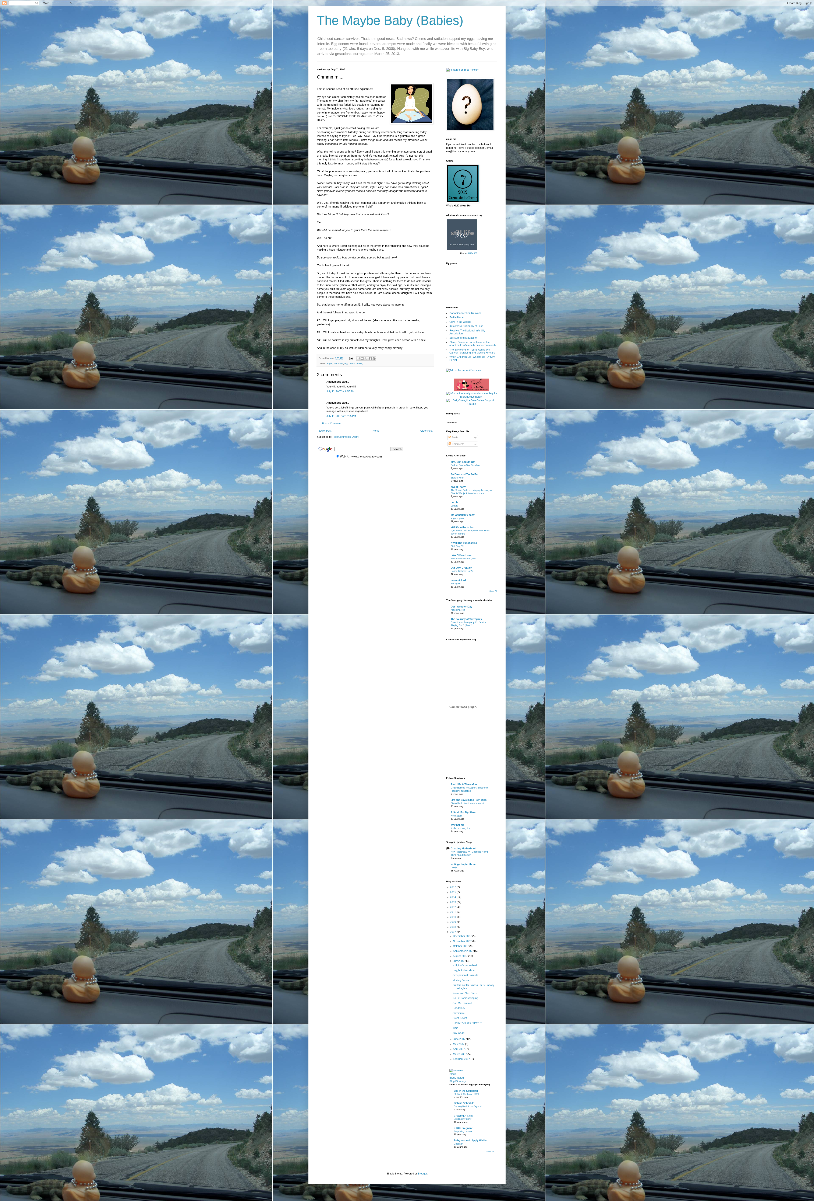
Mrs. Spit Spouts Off (463, 461)
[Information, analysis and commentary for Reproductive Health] (471, 396)
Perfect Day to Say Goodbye (465, 465)
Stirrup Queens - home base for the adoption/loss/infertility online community (472, 344)
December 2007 (462, 936)
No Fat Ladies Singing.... (467, 998)
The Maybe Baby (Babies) (390, 20)
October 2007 (461, 946)
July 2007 (459, 961)
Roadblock (459, 1008)
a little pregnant (463, 1128)
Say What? (459, 1032)
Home (375, 430)
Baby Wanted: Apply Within (470, 1140)
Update (454, 505)
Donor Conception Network (465, 313)
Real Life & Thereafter (464, 784)
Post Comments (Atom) (346, 436)
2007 (453, 931)
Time (455, 1028)
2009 (453, 921)
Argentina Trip (458, 610)
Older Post (426, 430)
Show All (493, 591)
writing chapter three (463, 864)
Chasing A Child (463, 1115)
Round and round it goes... (464, 558)
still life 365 (471, 253)
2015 (453, 892)
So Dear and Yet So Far (464, 474)
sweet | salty (458, 486)
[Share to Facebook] (370, 358)
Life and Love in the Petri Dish (468, 799)
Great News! (460, 1018)
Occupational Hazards (465, 975)
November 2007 (462, 941)
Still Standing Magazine (463, 337)
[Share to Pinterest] (374, 358)
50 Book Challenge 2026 (466, 1094)
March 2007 (460, 1054)
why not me (457, 825)
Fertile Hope (456, 317)
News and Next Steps (465, 993)
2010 (453, 917)
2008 (453, 927)
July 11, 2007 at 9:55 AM (340, 391)
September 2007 (463, 951)
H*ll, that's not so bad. (465, 965)
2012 (453, 907)
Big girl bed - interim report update (468, 803)
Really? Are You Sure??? (467, 1022)
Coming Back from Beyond (467, 1106)
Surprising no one (463, 1131)
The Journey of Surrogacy (466, 619)
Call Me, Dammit (462, 1003)
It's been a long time (461, 828)
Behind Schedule (464, 1103)
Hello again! (457, 815)
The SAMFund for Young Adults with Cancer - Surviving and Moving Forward (472, 351)
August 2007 (460, 956)
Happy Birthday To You (462, 571)
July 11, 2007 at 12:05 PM (341, 416)
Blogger (422, 1173)
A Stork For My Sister (464, 812)
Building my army (462, 1119)
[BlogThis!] (362, 358)
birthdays (338, 363)
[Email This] (358, 358)
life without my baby (463, 515)
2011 (453, 912)
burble (454, 502)
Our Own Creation (461, 567)
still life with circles (462, 527)
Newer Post (324, 430)
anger (329, 363)
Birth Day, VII (457, 546)
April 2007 (459, 1049)
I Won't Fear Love (461, 555)
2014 (453, 897)
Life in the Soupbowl (466, 1090)
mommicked (458, 580)
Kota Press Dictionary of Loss (466, 326)
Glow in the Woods (460, 321)
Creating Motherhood (463, 848)
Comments (457, 444)
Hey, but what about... (465, 970)
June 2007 (459, 1039)
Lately (454, 867)
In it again (455, 583)
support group (458, 518)
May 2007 (459, 1044)
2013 (453, 902)
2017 (453, 887)
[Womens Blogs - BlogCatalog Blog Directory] (458, 1081)
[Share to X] (366, 358)
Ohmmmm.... (460, 1013)
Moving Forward (462, 980)
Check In (458, 1143)
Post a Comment (331, 423)
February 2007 (462, 1059)
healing (359, 363)
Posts (454, 437)
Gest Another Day (461, 606)
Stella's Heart (457, 477)
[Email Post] (351, 358)
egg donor (349, 363)
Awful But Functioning (464, 543)
